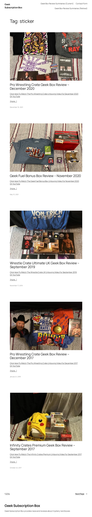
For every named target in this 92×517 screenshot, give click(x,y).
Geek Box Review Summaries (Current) (57, 3)
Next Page (81, 493)
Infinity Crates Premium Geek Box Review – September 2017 (42, 447)
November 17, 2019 (16, 285)
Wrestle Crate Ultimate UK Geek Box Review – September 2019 (44, 265)
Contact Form (81, 3)
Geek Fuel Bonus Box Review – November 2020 (45, 176)
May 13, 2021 (14, 194)
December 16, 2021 (16, 107)
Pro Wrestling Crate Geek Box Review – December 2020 (39, 86)
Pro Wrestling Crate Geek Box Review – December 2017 (39, 356)
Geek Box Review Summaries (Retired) (71, 8)
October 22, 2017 (16, 468)
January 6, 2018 (15, 377)
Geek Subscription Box (13, 6)
